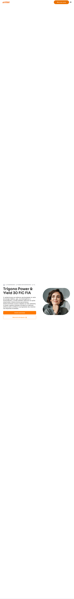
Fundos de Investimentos (24, 284)
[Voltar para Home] (5, 2)
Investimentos (11, 284)
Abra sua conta (61, 2)
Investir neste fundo (19, 312)
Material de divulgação (19, 317)
